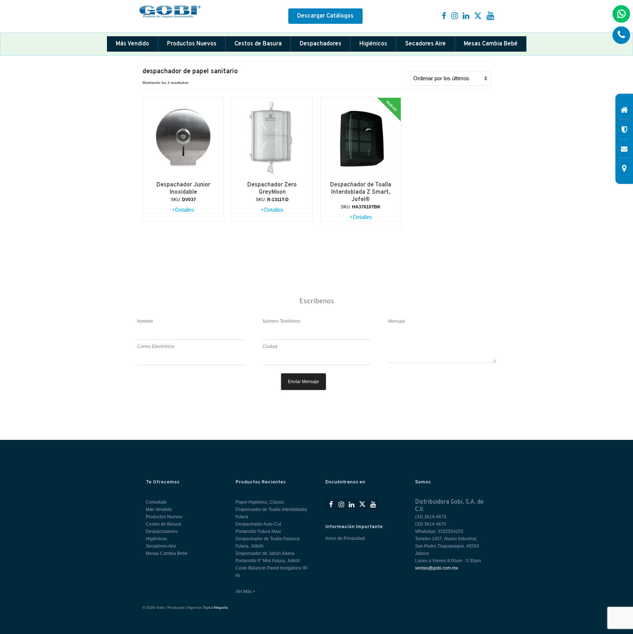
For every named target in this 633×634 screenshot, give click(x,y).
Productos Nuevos (191, 44)
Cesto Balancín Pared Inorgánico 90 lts (272, 572)
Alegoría (221, 607)
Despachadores (320, 44)
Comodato (156, 502)
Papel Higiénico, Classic (260, 502)
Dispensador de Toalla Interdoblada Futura (271, 513)
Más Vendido (132, 44)
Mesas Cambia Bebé (491, 44)
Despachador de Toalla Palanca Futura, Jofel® (268, 542)
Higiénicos (373, 44)
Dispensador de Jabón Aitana (265, 553)
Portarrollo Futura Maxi (258, 531)
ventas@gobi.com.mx (436, 568)
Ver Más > (245, 591)
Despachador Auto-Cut (258, 524)
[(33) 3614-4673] (621, 35)
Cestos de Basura (258, 44)
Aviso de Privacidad (345, 538)
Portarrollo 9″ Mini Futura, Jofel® (268, 560)
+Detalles (183, 210)
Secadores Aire (425, 44)
